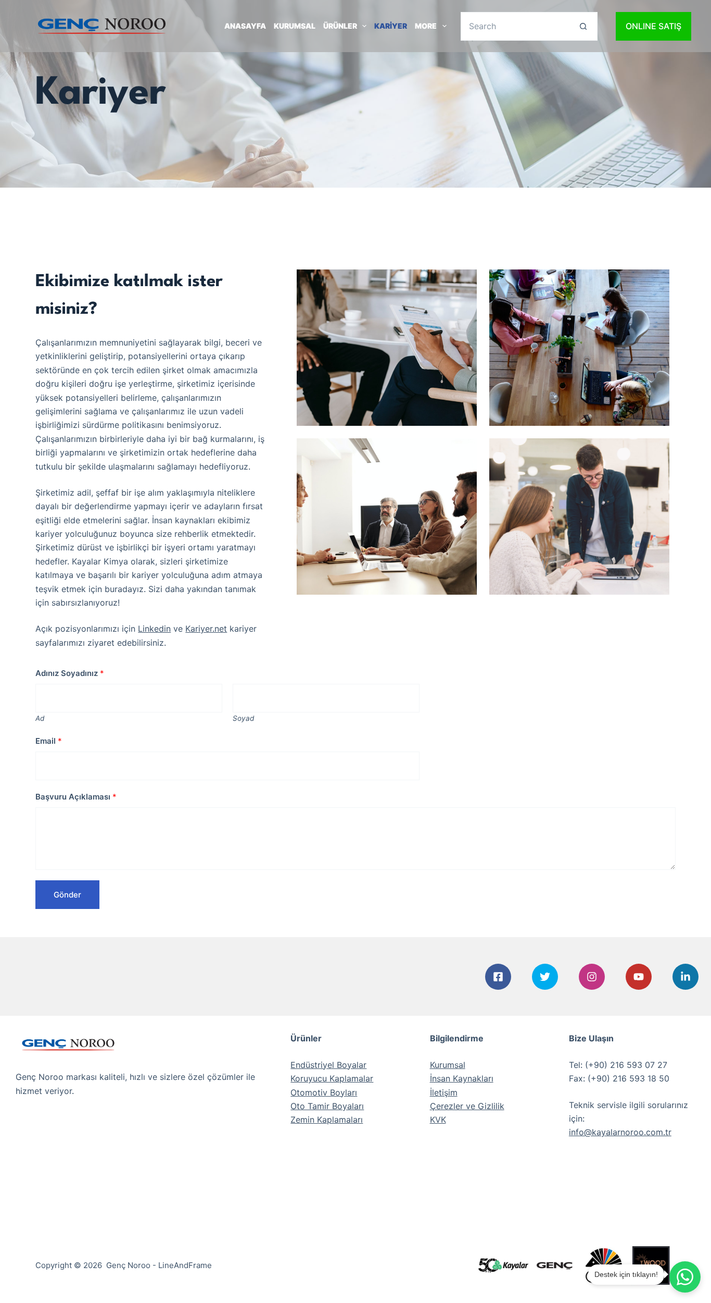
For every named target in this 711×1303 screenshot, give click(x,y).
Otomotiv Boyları (323, 1092)
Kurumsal (294, 25)
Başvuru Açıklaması (76, 797)
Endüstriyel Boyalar (328, 1065)
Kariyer (390, 25)
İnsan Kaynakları (461, 1078)
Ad (39, 718)
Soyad (243, 718)
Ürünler (340, 25)
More (426, 25)
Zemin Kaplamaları (326, 1119)
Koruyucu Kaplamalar (331, 1078)
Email (48, 741)
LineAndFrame (185, 1265)
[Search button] (583, 26)
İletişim (444, 1092)
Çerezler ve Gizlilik (467, 1106)
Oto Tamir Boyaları (327, 1106)
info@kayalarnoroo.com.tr (620, 1132)
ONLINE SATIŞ (653, 26)
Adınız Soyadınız (69, 673)
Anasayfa (245, 25)
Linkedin (154, 628)
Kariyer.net (206, 628)
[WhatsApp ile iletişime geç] (685, 1277)
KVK (438, 1119)
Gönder (67, 895)
